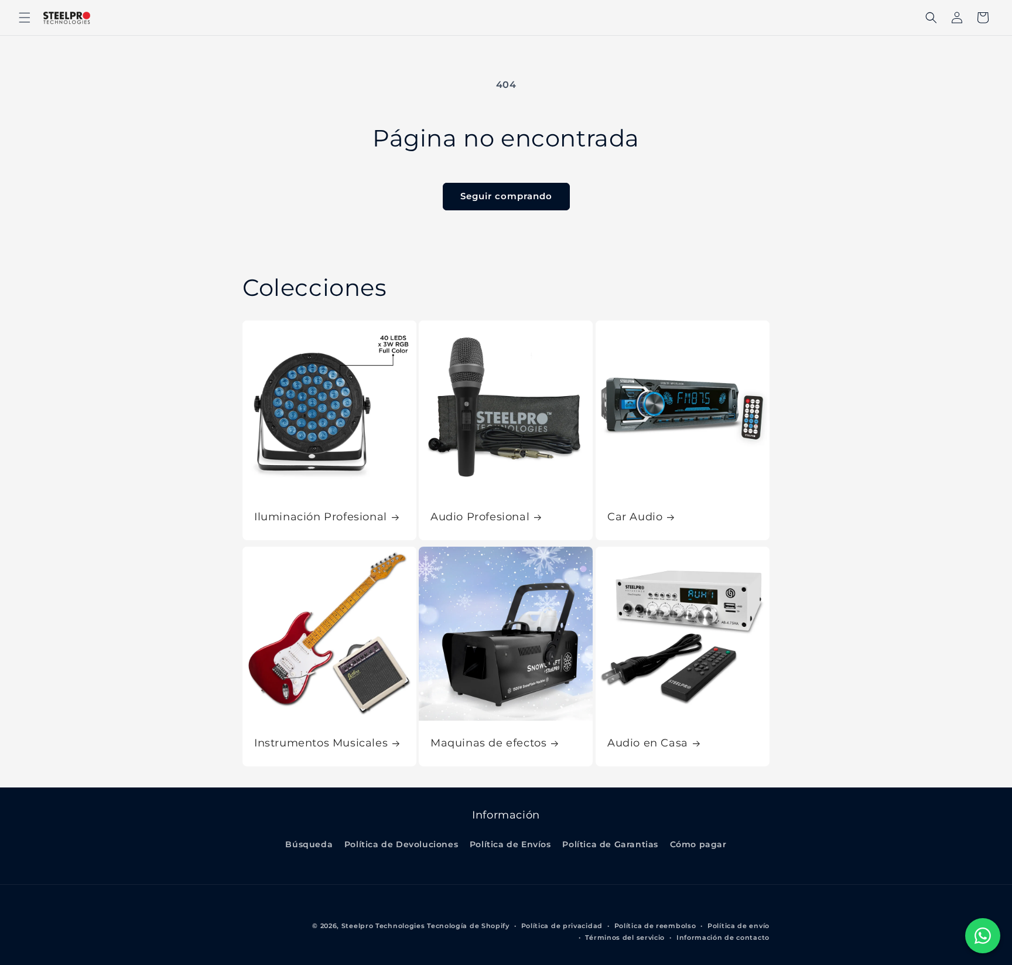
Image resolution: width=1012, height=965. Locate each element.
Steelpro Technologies (383, 926)
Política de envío (738, 926)
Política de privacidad (562, 926)
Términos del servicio (625, 937)
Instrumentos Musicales (321, 743)
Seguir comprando (506, 196)
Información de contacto (723, 937)
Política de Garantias (610, 844)
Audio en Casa (647, 743)
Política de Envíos (510, 844)
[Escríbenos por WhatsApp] (982, 935)
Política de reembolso (655, 926)
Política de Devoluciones (401, 844)
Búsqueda (309, 844)
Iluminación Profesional (320, 516)
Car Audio (634, 516)
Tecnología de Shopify (468, 926)
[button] (24, 17)
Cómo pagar (698, 844)
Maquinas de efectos (488, 743)
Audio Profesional (479, 516)
